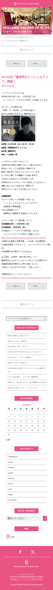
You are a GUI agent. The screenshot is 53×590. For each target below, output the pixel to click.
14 (32, 421)
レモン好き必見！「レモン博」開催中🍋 (23, 377)
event (10, 462)
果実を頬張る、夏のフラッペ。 (19, 336)
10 (9, 421)
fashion (11, 467)
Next (38, 63)
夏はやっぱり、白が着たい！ (18, 363)
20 (26, 426)
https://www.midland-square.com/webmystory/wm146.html (26, 278)
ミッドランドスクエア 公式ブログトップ (18, 37)
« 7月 (8, 440)
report (10, 495)
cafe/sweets (13, 457)
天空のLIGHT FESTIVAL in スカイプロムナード (25, 352)
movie (10, 484)
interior (11, 478)
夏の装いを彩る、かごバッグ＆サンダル (23, 388)
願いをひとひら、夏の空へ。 (18, 341)
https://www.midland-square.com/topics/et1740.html (23, 238)
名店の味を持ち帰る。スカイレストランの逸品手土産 (27, 370)
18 (15, 426)
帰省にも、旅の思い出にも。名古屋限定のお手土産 (27, 382)
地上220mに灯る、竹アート (18, 347)
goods (10, 473)
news (10, 489)
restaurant (12, 500)
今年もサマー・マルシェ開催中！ (20, 357)
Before (14, 63)
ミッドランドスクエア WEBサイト (15, 41)
